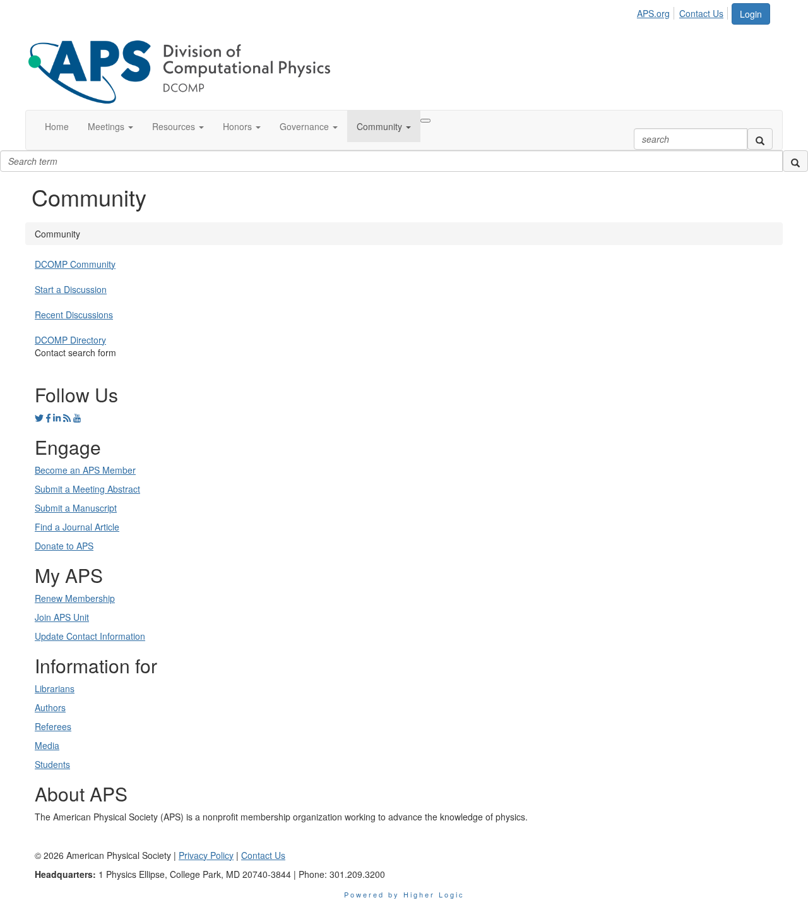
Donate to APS (64, 545)
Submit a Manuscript (76, 507)
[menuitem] (657, 11)
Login (751, 14)
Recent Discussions (74, 314)
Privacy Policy (206, 855)
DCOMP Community (75, 264)
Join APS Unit (62, 617)
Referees (53, 726)
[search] (760, 139)
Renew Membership (75, 598)
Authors (50, 707)
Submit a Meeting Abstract (87, 489)
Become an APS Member (85, 470)
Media (47, 745)
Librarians (54, 688)
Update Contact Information (90, 636)
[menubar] (684, 11)
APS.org (653, 13)
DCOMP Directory (70, 339)
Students (52, 764)
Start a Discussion (71, 289)
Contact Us (701, 13)
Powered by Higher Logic (404, 894)
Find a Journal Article (77, 526)
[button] (110, 126)
